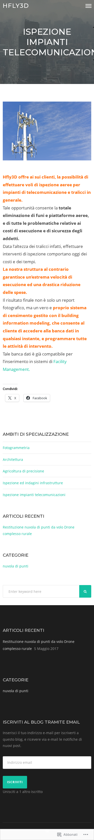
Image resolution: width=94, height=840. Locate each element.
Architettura (13, 459)
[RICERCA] (85, 591)
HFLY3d (16, 5)
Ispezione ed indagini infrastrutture (33, 482)
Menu (88, 6)
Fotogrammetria (16, 447)
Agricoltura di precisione (24, 471)
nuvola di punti (15, 566)
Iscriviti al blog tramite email (41, 722)
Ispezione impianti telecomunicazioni (34, 494)
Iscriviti (15, 782)
